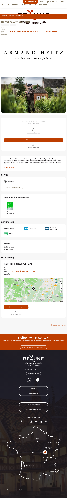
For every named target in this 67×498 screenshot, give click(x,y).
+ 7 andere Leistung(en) (33, 133)
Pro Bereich (33, 388)
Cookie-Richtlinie (29, 489)
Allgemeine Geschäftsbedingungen (14, 489)
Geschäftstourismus (33, 404)
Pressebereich (33, 393)
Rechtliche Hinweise (40, 489)
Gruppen (33, 399)
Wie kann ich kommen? (33, 410)
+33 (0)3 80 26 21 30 (32, 369)
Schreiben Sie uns (33, 373)
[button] (6, 4)
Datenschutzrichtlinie (52, 489)
